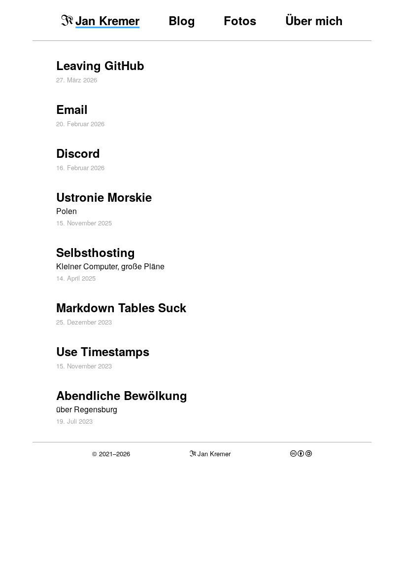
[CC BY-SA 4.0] (301, 453)
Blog (181, 20)
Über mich (314, 20)
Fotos (240, 20)
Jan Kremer (107, 20)
